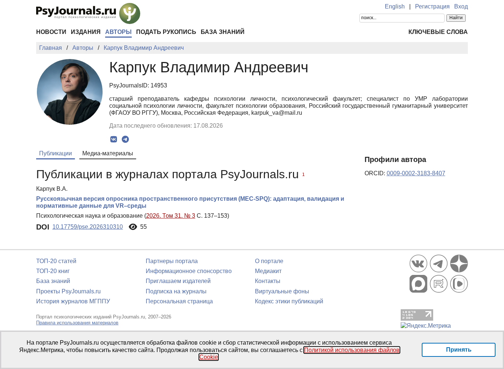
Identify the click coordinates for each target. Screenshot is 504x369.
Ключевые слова (438, 32)
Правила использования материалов (77, 322)
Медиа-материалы (107, 153)
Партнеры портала (172, 261)
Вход (461, 6)
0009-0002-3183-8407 (416, 173)
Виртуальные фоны (282, 291)
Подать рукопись (166, 32)
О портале (269, 261)
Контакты (267, 281)
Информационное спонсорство (189, 271)
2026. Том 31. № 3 (170, 216)
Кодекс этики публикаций (289, 301)
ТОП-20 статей (56, 261)
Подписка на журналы (176, 291)
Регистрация (432, 6)
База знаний (223, 32)
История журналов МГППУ (73, 301)
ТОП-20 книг (53, 271)
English (395, 6)
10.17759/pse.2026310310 (87, 227)
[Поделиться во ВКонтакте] (113, 139)
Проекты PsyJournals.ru (68, 291)
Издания (86, 32)
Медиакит (268, 271)
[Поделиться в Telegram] (125, 139)
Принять (459, 349)
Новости (51, 32)
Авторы (118, 32)
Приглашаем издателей (178, 281)
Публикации (55, 153)
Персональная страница (179, 301)
